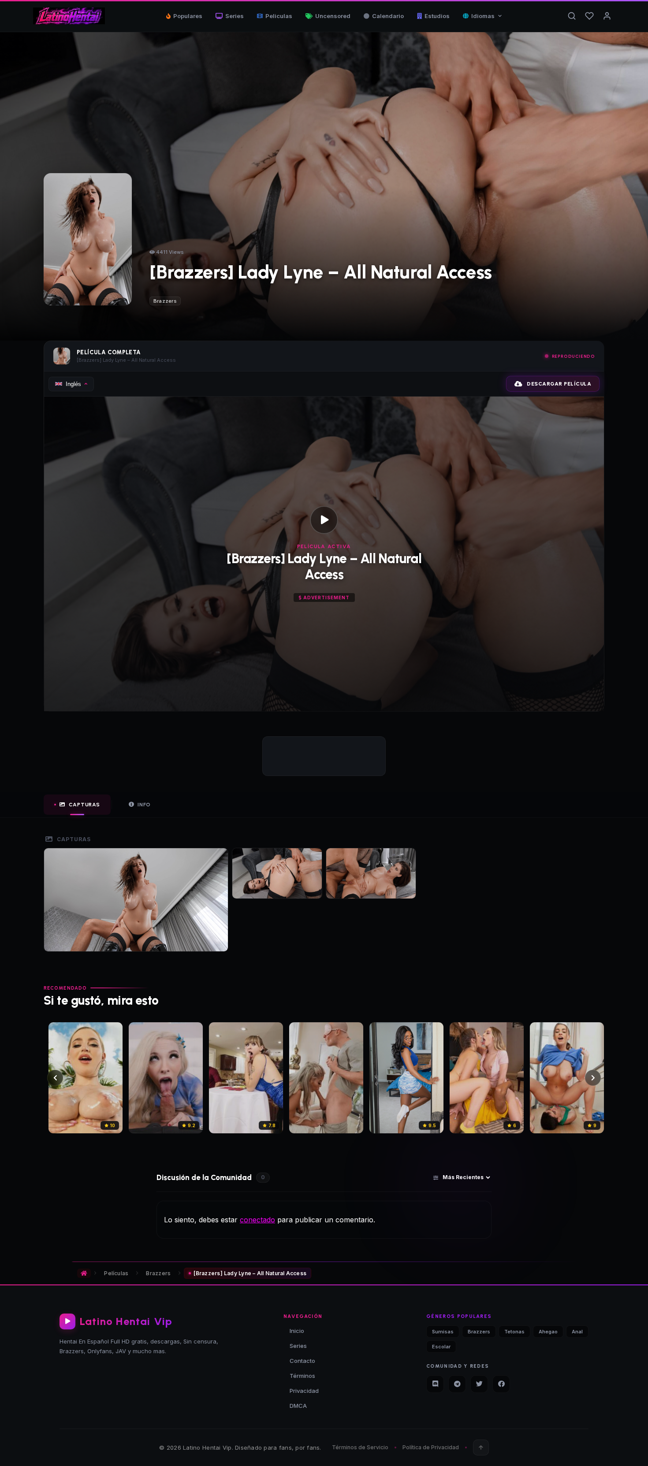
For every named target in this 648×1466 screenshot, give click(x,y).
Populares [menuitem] (187, 15)
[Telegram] (457, 1384)
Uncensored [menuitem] (332, 15)
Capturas (84, 805)
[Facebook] (501, 1384)
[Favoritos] (589, 16)
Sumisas (443, 1332)
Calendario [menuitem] (388, 15)
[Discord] (435, 1384)
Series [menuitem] (234, 15)
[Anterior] (55, 1078)
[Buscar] (572, 16)
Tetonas (514, 1332)
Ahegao (548, 1332)
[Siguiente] (593, 1078)
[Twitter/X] (479, 1384)
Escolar (441, 1347)
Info (144, 805)
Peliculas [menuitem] (278, 15)
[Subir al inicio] (481, 1447)
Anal (577, 1332)
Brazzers (165, 301)
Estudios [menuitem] (437, 15)
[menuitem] (483, 16)
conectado (257, 1219)
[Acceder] (607, 16)
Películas (116, 1273)
